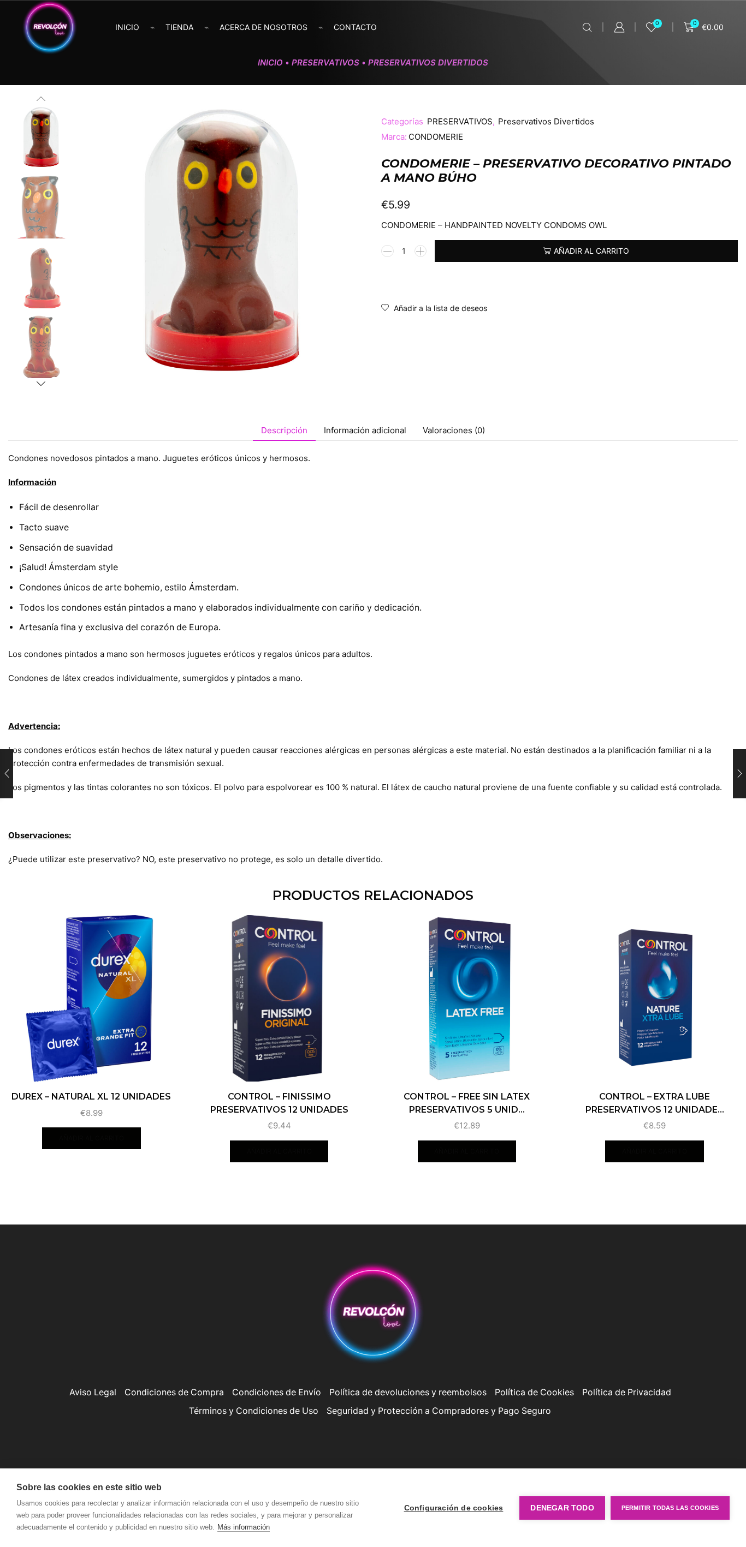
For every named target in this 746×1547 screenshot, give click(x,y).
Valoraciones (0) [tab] (454, 430)
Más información (243, 1527)
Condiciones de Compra (174, 1392)
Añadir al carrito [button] (91, 1138)
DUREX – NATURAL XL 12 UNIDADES (91, 1096)
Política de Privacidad (626, 1392)
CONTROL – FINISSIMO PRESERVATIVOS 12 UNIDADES (279, 1103)
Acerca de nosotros (263, 27)
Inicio (127, 27)
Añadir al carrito (591, 250)
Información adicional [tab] (365, 430)
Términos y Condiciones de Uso (253, 1411)
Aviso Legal (92, 1392)
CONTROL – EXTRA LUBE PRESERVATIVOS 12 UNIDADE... (654, 1103)
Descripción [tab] (284, 430)
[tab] (284, 430)
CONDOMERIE (435, 137)
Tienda (179, 27)
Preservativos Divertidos (428, 62)
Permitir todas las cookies (670, 1507)
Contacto (355, 27)
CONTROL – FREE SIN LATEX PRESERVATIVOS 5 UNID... (467, 1103)
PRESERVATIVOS (325, 62)
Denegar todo (562, 1508)
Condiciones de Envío (276, 1392)
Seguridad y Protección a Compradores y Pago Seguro (439, 1411)
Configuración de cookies (454, 1508)
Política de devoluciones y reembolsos (408, 1392)
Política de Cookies (534, 1392)
